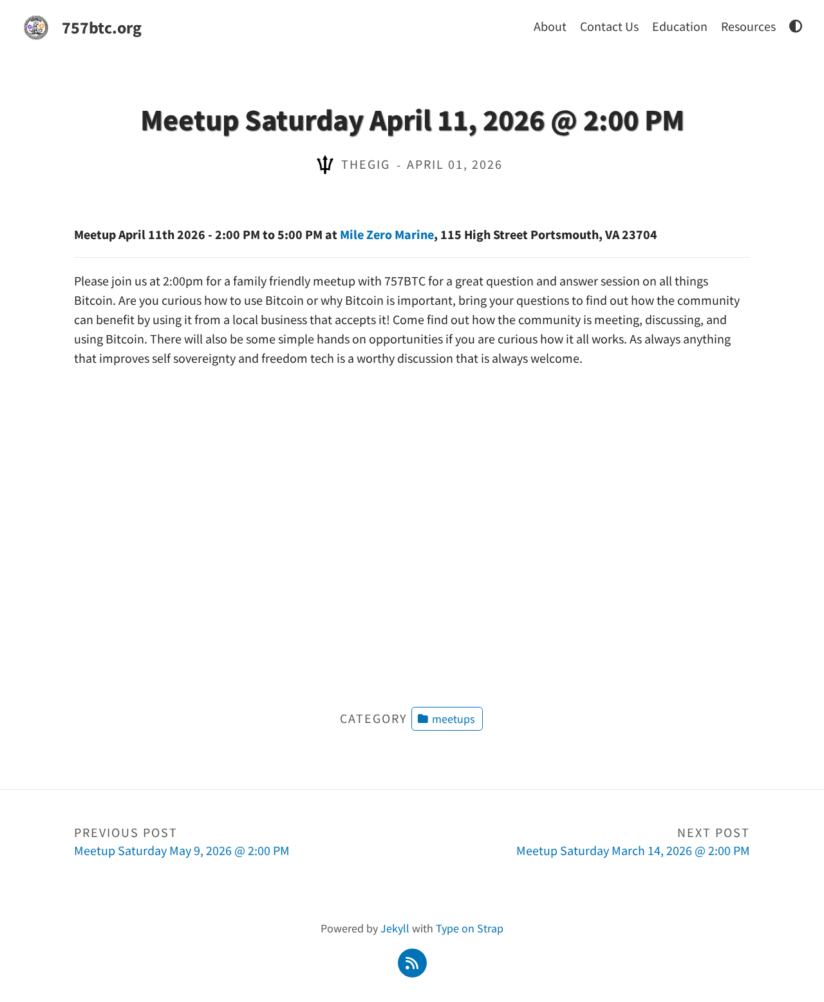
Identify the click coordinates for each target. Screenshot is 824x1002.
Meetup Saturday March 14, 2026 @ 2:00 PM (633, 841)
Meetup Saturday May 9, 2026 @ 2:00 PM (182, 841)
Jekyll (394, 928)
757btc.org (102, 27)
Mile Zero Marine (387, 234)
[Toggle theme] (795, 26)
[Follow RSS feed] (412, 961)
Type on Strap (469, 928)
